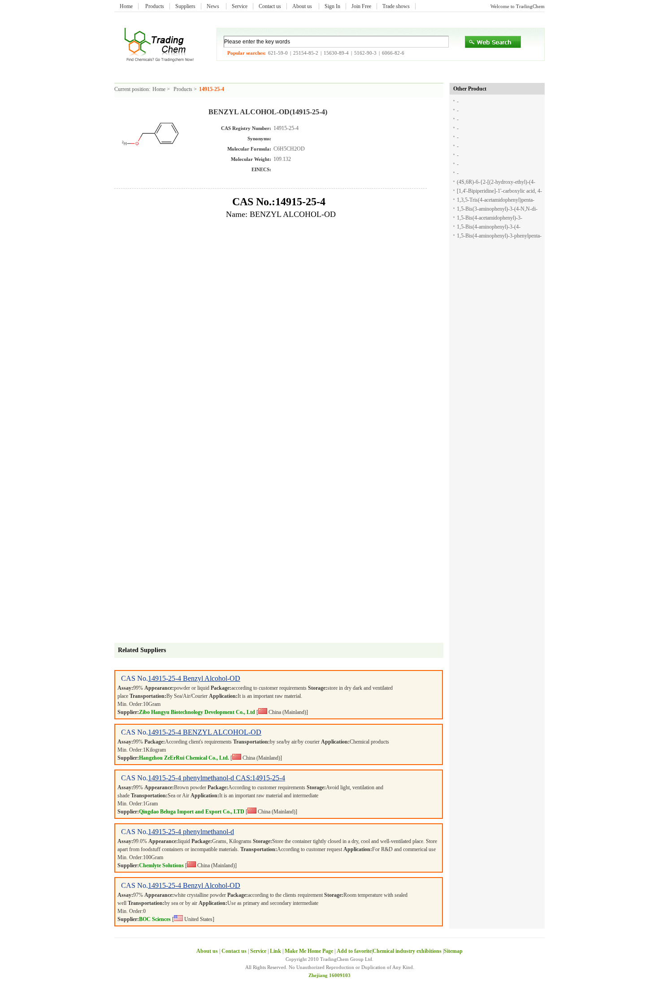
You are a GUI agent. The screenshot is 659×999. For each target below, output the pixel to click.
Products (154, 6)
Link (275, 951)
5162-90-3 (365, 53)
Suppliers (185, 6)
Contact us (270, 6)
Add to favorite (354, 951)
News (214, 6)
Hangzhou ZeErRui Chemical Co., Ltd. (184, 758)
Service (239, 6)
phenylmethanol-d (208, 831)
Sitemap (453, 951)
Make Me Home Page (309, 951)
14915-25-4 (165, 678)
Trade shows (396, 6)
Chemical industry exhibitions (408, 951)
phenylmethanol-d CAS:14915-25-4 (234, 778)
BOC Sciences (155, 919)
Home (126, 6)
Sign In (332, 6)
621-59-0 (278, 53)
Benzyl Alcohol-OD (211, 678)
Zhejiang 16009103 (329, 975)
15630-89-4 (336, 53)
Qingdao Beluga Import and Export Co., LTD (191, 812)
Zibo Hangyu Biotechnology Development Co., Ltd (197, 712)
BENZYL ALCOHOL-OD (222, 732)
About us (302, 6)
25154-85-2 (305, 53)
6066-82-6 (393, 53)
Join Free (361, 6)
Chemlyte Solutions (161, 865)
